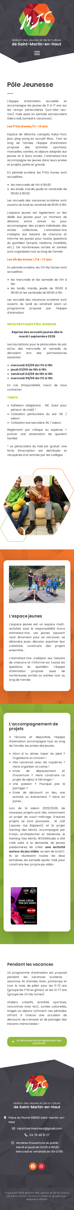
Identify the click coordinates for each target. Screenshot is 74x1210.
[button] (13, 584)
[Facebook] (33, 1166)
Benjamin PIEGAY (37, 1199)
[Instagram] (41, 1166)
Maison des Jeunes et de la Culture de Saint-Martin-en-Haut (38, 1194)
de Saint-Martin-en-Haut (36, 44)
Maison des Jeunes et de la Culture (36, 40)
